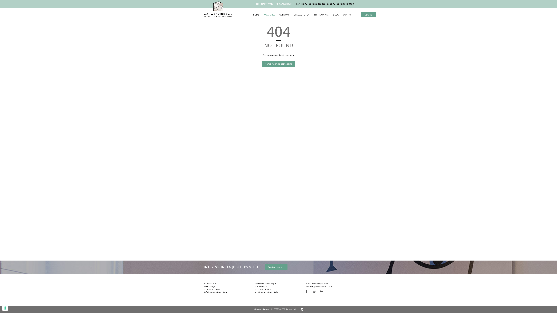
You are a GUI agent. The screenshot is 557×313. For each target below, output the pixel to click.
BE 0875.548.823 (278, 309)
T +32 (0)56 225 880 (212, 289)
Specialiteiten (302, 14)
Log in (368, 14)
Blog (336, 14)
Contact (348, 14)
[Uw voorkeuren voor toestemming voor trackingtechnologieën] (5, 308)
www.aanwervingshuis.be (317, 283)
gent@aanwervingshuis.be (266, 292)
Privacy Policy (291, 309)
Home (256, 14)
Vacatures (269, 14)
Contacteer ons (276, 267)
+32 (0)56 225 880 (316, 3)
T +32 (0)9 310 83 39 (263, 289)
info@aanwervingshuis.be (215, 292)
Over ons (284, 14)
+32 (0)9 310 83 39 (345, 3)
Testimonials (321, 14)
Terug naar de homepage (278, 63)
